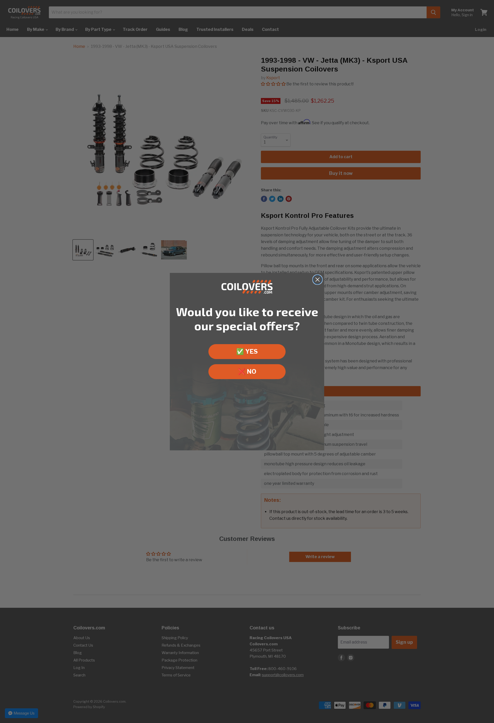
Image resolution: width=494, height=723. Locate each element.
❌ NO (247, 371)
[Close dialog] (317, 279)
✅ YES (247, 351)
